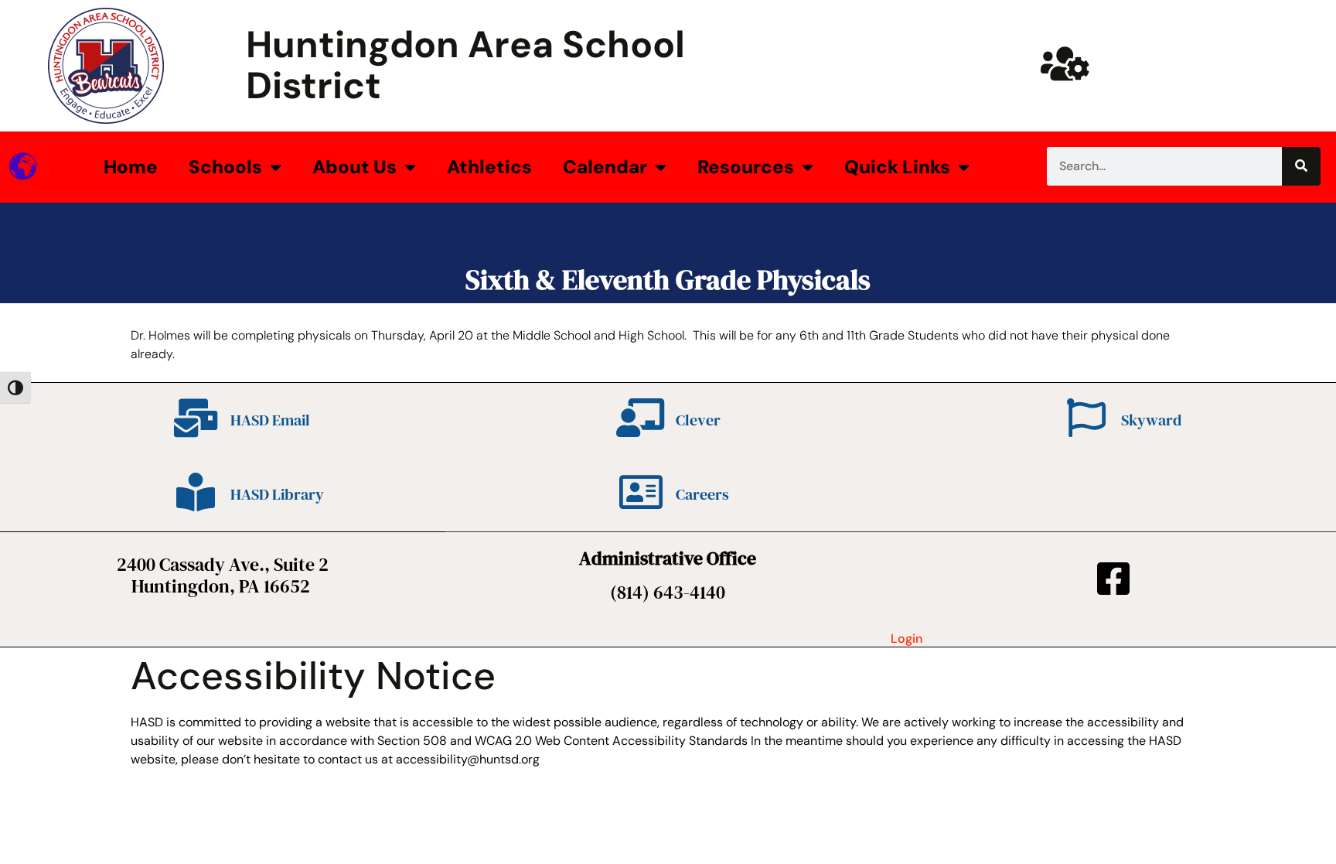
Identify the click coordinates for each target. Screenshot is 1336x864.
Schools (225, 167)
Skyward (1151, 420)
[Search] (1301, 166)
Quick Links (897, 167)
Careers (702, 494)
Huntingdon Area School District (465, 65)
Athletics (489, 167)
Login (906, 638)
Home (131, 167)
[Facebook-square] (1113, 578)
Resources (745, 167)
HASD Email (270, 420)
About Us (354, 167)
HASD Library (277, 494)
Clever (698, 420)
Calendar (605, 167)
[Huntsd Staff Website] (1064, 63)
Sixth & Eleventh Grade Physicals (668, 280)
